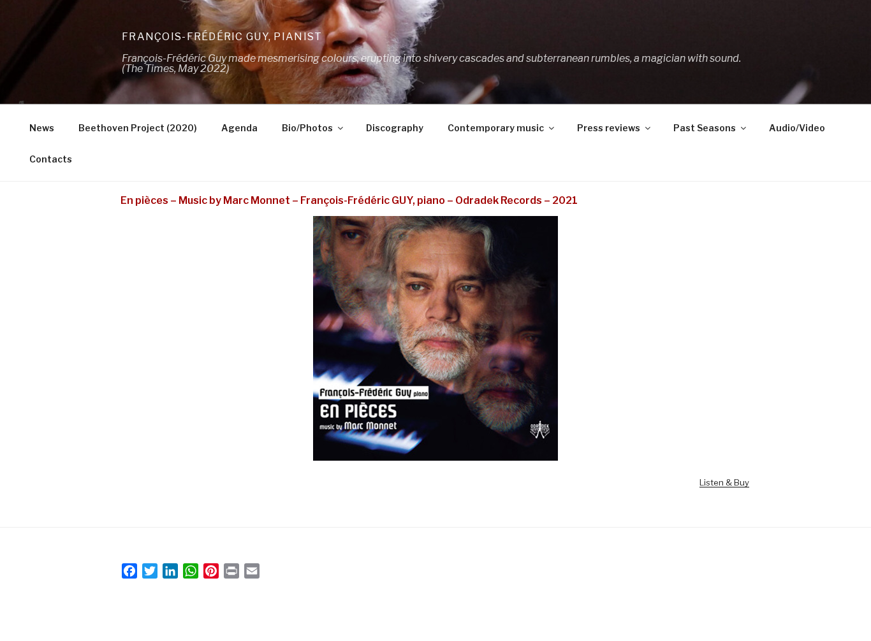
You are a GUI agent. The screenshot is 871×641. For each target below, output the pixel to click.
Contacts (50, 159)
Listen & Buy (724, 482)
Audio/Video (797, 127)
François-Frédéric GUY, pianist (222, 37)
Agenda (239, 127)
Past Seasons (704, 127)
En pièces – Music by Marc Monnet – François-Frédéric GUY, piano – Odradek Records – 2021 (349, 200)
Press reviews (608, 127)
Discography (394, 127)
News (41, 127)
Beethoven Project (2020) (137, 127)
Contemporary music (496, 127)
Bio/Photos (307, 127)
